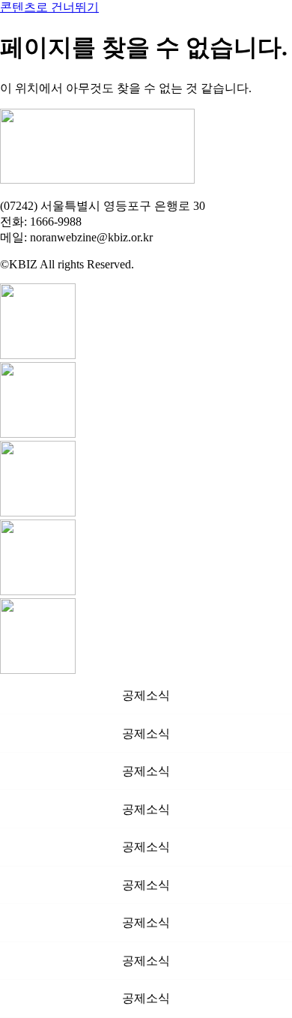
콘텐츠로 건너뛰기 (49, 7)
